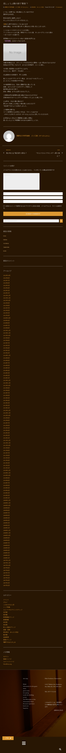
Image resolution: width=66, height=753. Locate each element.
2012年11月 (6, 413)
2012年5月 (6, 428)
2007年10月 (6, 565)
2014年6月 (6, 365)
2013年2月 (6, 405)
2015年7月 (6, 343)
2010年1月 (6, 498)
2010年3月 (6, 493)
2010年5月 (6, 488)
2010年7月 (6, 483)
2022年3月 (6, 290)
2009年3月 (6, 523)
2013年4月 (6, 400)
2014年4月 (6, 370)
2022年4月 (6, 288)
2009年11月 (6, 503)
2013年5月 (6, 398)
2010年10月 (6, 475)
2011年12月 (6, 440)
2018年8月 (6, 323)
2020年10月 (6, 318)
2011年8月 (6, 450)
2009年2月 (6, 525)
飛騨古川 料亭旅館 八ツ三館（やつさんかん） (17, 7)
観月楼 (5, 635)
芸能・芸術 (6, 629)
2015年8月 (6, 340)
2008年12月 (6, 530)
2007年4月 (6, 580)
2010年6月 (6, 485)
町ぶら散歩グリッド (9, 627)
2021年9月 (6, 303)
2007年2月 (6, 585)
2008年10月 (6, 535)
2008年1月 (6, 558)
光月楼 (5, 612)
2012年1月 (6, 438)
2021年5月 (6, 313)
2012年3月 (6, 433)
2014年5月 (6, 368)
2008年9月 (6, 538)
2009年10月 (6, 505)
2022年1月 (6, 293)
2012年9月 (6, 418)
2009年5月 (6, 518)
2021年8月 (6, 305)
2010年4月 (6, 490)
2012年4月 (6, 430)
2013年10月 (6, 385)
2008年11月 (6, 533)
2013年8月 (6, 390)
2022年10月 (6, 275)
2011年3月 (6, 463)
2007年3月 (6, 583)
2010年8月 (6, 480)
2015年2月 (6, 353)
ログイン (6, 656)
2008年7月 (6, 543)
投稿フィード (7, 659)
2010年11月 (6, 473)
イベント (6, 600)
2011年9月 (6, 448)
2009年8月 (6, 510)
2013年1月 (6, 408)
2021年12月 (6, 295)
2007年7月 (6, 573)
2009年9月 (6, 508)
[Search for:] (31, 220)
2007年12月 (6, 560)
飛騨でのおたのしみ (9, 642)
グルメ (5, 602)
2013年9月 (6, 388)
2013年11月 (6, 383)
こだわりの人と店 (8, 604)
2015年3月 (6, 350)
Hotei (4, 236)
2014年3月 (6, 373)
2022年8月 (6, 278)
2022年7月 (6, 280)
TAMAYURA (6, 247)
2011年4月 (6, 460)
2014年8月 (6, 360)
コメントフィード (8, 661)
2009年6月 (6, 515)
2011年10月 (6, 445)
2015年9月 (6, 338)
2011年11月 (6, 443)
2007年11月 (6, 563)
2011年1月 (6, 468)
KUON (4, 251)
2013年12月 (6, 380)
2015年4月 (6, 348)
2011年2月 (6, 465)
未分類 (5, 622)
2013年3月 (6, 403)
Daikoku (5, 240)
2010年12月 (6, 470)
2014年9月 (6, 358)
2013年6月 (6, 395)
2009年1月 (6, 528)
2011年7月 (6, 453)
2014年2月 (6, 375)
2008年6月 (6, 545)
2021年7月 (6, 308)
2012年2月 (6, 435)
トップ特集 (6, 607)
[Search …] (60, 749)
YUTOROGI (6, 243)
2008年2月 (6, 555)
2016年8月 (6, 328)
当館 (4, 24)
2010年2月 (6, 495)
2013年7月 (6, 393)
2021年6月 (6, 310)
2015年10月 (6, 335)
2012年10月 (6, 415)
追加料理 (6, 637)
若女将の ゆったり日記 (37, 7)
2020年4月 (6, 320)
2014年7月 (6, 363)
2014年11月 (6, 355)
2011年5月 (6, 458)
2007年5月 (6, 578)
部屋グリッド (7, 639)
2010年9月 (6, 478)
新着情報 (6, 619)
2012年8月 (6, 420)
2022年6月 (6, 283)
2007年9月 (6, 568)
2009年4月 (6, 520)
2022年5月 (6, 285)
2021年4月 (6, 315)
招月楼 (5, 614)
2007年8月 (6, 570)
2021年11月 (6, 298)
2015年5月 (6, 345)
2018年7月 (6, 325)
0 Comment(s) (59, 7)
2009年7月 (6, 513)
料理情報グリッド (8, 617)
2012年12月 (6, 410)
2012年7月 (6, 423)
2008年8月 (6, 540)
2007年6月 (6, 575)
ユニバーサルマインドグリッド (12, 610)
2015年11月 (6, 333)
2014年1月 (6, 378)
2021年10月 (6, 300)
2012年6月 (6, 425)
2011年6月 (6, 455)
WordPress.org (7, 664)
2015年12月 (6, 330)
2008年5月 (6, 548)
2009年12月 (6, 500)
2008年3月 (6, 553)
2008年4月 (6, 550)
